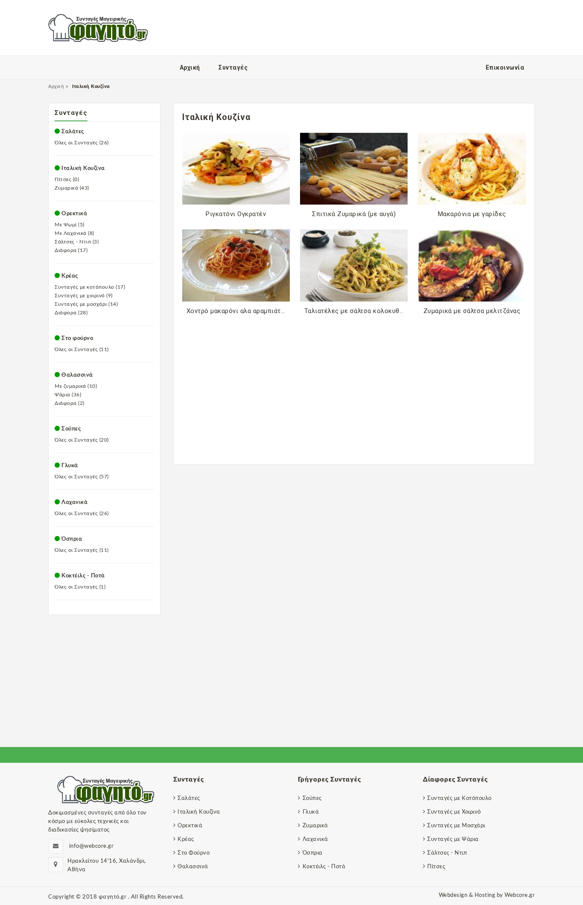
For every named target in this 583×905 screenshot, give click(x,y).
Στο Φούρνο (194, 853)
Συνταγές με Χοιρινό (454, 812)
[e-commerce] (98, 27)
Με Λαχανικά (74, 233)
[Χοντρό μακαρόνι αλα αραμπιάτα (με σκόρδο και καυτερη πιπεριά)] (236, 265)
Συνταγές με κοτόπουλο (90, 287)
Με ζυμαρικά (76, 386)
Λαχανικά (74, 502)
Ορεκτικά (74, 214)
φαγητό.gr (113, 897)
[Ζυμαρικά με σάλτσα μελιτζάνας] (471, 265)
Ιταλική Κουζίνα (83, 168)
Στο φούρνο (77, 338)
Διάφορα (71, 250)
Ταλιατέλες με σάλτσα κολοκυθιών (356, 311)
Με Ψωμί (70, 224)
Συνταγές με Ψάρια (453, 839)
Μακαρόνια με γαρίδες (472, 214)
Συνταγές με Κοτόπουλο (459, 798)
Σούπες (71, 429)
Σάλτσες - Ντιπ (77, 241)
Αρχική (56, 86)
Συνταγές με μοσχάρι (86, 304)
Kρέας (69, 276)
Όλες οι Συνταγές (82, 142)
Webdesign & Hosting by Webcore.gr (487, 895)
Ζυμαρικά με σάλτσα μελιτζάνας (472, 311)
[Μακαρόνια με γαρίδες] (471, 169)
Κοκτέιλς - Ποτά (83, 576)
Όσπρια (71, 539)
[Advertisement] (354, 379)
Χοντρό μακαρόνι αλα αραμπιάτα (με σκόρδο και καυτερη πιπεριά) (238, 311)
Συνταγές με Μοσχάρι (456, 826)
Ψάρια (68, 394)
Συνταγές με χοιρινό (84, 295)
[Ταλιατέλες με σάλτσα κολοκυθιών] (354, 265)
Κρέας (186, 839)
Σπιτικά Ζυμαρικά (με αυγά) (354, 214)
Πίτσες (67, 179)
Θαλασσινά (77, 375)
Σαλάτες (72, 132)
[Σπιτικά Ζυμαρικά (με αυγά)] (354, 169)
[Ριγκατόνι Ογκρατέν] (236, 169)
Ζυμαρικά (72, 187)
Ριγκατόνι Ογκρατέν (236, 214)
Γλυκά (69, 466)
